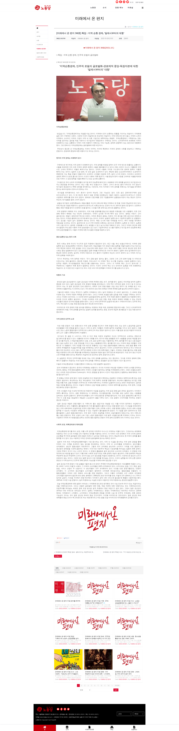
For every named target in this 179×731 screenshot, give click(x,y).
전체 (57, 568)
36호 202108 (126, 568)
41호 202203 (66, 568)
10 (108, 685)
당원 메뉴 (119, 8)
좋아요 (59, 538)
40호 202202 (78, 568)
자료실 (130, 8)
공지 (38, 32)
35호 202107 (60, 572)
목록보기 (58, 556)
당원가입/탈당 (139, 2)
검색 (115, 690)
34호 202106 (72, 572)
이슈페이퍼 (40, 44)
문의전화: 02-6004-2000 (76, 714)
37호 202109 (114, 568)
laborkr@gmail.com (46, 717)
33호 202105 (84, 572)
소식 (104, 8)
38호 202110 (102, 568)
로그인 (131, 2)
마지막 (117, 685)
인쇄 (139, 538)
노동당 (93, 8)
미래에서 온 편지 (41, 48)
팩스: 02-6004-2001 (92, 714)
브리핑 (38, 36)
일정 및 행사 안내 (41, 53)
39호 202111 (91, 568)
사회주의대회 (40, 57)
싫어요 (66, 538)
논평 (38, 40)
